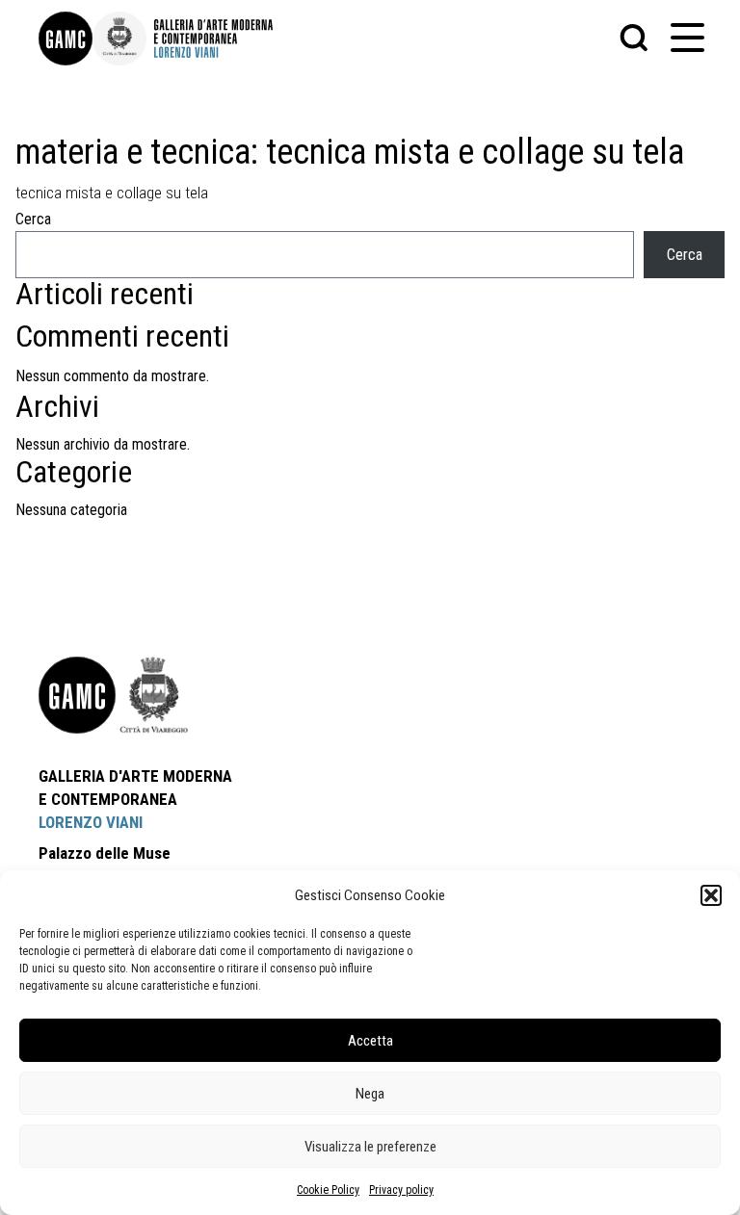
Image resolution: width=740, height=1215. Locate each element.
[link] (65, 38)
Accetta (370, 1040)
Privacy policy (401, 1190)
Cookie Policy (328, 1190)
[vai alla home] (77, 695)
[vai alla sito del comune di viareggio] (154, 695)
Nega (370, 1093)
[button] (711, 895)
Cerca (33, 219)
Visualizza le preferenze (370, 1146)
